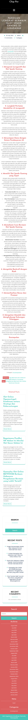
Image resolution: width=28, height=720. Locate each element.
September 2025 (14, 651)
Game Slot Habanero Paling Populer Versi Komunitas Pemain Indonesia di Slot (15, 562)
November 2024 (14, 671)
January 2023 (14, 695)
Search (15, 520)
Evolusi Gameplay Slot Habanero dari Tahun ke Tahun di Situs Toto (15, 555)
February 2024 (14, 692)
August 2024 (14, 678)
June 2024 (14, 683)
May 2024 (14, 685)
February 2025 (14, 665)
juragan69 (10, 51)
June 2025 (14, 658)
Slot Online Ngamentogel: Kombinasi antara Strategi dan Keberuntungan (11, 401)
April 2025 (14, 660)
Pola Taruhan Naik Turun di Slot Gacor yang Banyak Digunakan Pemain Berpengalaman (15, 578)
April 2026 (14, 635)
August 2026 (14, 625)
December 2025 (14, 644)
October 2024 (14, 674)
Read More (7, 429)
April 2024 (14, 688)
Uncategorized (17, 372)
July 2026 (14, 628)
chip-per (14, 2)
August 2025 (14, 653)
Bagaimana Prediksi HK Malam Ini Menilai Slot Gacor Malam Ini (13, 440)
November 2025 (14, 646)
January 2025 (14, 667)
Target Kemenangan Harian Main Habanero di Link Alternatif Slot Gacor (15, 548)
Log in (14, 703)
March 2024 (14, 690)
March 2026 (14, 637)
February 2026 (14, 639)
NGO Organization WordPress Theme (13, 716)
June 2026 (14, 630)
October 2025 (14, 648)
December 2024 (14, 669)
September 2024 (14, 676)
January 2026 (14, 641)
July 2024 (14, 681)
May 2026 (14, 632)
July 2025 (14, 655)
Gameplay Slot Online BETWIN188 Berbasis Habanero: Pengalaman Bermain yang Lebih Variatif (15, 570)
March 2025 (14, 662)
